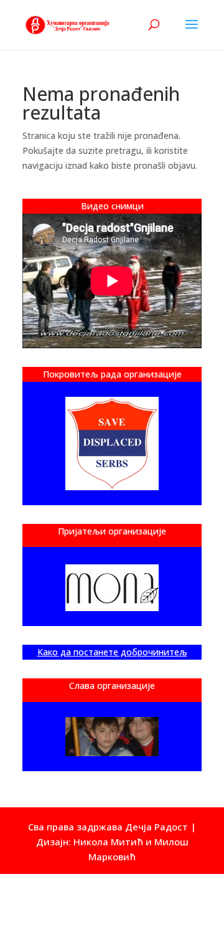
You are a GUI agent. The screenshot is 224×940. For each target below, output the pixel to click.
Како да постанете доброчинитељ (112, 652)
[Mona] (112, 587)
